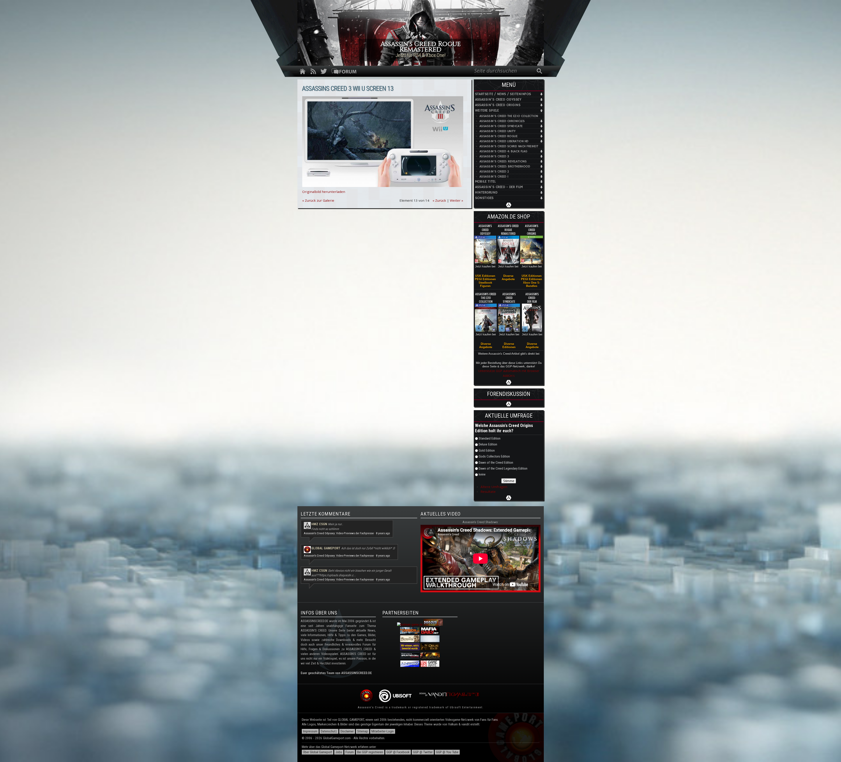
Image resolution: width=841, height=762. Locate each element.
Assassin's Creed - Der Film (499, 187)
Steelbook (485, 282)
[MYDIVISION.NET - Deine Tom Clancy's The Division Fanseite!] (409, 633)
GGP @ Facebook (398, 752)
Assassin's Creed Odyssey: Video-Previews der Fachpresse (339, 533)
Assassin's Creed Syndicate (501, 126)
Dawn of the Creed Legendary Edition (503, 468)
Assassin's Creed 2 (494, 171)
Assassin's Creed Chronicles (502, 121)
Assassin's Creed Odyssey (498, 99)
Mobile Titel (485, 181)
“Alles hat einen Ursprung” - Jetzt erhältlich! (420, 55)
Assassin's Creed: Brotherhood (504, 166)
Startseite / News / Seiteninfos (503, 94)
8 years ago (383, 533)
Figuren (485, 286)
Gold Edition (487, 450)
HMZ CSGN (319, 524)
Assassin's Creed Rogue (498, 136)
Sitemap (362, 731)
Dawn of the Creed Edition (496, 463)
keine (482, 474)
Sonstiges (484, 198)
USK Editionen (485, 276)
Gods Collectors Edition (494, 456)
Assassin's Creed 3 (494, 156)
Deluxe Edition (488, 444)
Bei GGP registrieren (370, 752)
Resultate (488, 491)
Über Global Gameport (317, 752)
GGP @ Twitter (423, 752)
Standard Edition (489, 438)
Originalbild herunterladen (323, 191)
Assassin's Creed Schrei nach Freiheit (508, 146)
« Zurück (439, 200)
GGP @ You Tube (447, 752)
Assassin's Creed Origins (498, 105)
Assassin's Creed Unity (497, 131)
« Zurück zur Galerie (318, 200)
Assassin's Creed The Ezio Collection (508, 116)
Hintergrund (486, 192)
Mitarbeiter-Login (382, 731)
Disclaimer (347, 731)
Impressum (310, 731)
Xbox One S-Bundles (531, 284)
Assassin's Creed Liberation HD (503, 141)
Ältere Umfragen (494, 486)
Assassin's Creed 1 (493, 176)
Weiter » (456, 200)
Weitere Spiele (487, 110)
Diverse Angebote (508, 277)
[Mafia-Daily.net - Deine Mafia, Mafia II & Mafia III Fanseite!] (430, 633)
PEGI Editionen (485, 279)
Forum (350, 752)
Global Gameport (325, 548)
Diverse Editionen (509, 345)
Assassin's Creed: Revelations (503, 161)
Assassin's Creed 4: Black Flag (503, 151)
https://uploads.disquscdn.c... (338, 575)
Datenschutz (329, 731)
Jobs (339, 752)
